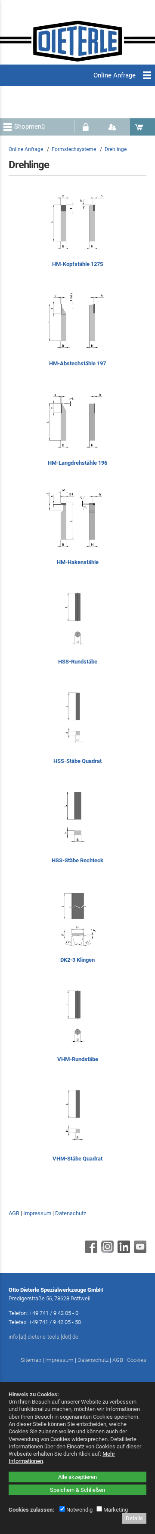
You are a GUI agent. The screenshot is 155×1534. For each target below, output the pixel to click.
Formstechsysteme (74, 149)
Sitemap (31, 1360)
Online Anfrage (26, 149)
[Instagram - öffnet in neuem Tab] (106, 1251)
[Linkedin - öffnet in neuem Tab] (122, 1251)
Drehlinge (116, 149)
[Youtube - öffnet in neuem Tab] (139, 1251)
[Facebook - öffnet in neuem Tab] (90, 1251)
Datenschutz (70, 1213)
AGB (14, 1213)
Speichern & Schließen (77, 1490)
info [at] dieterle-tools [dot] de (43, 1336)
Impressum (37, 1213)
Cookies (136, 1360)
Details (134, 1518)
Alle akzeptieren (77, 1477)
